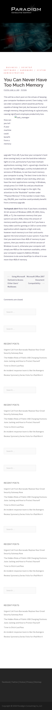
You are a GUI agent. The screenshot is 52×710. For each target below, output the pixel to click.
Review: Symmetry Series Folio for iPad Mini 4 (23, 375)
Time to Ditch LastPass (14, 365)
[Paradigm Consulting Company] (26, 8)
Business (12, 67)
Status (22, 682)
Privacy (30, 682)
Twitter (14, 682)
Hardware (26, 70)
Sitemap (37, 682)
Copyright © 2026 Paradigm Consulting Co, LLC (22, 706)
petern (24, 90)
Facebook (6, 682)
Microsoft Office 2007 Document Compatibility (35, 279)
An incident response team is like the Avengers (24, 370)
